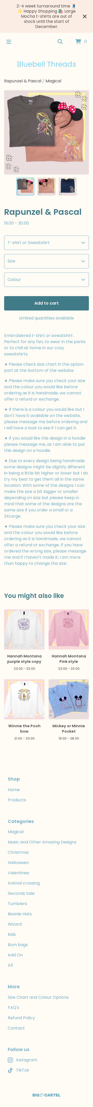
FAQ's (13, 1008)
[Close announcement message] (85, 16)
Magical (53, 81)
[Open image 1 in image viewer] (46, 132)
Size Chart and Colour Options (38, 997)
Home (14, 790)
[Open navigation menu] (8, 41)
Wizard (15, 924)
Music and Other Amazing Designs (42, 842)
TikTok (22, 1070)
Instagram (26, 1060)
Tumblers (17, 904)
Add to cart (46, 303)
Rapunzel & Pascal (23, 81)
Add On (15, 955)
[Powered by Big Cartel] (46, 1095)
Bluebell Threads (46, 64)
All (10, 965)
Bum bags (18, 945)
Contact (16, 1028)
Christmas (18, 852)
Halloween (18, 863)
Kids (12, 934)
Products (17, 800)
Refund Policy (21, 1018)
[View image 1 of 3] (25, 187)
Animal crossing (24, 883)
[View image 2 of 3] (46, 187)
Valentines (18, 873)
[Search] (60, 42)
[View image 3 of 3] (68, 187)
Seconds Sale (21, 893)
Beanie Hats (20, 914)
